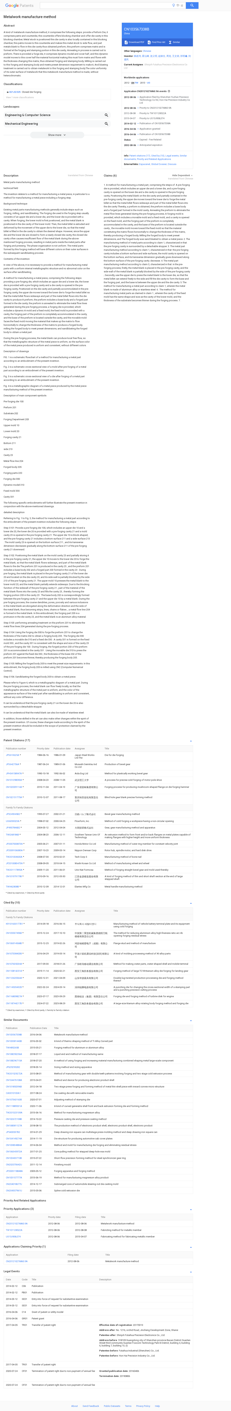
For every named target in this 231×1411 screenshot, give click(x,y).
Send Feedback (91, 1406)
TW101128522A (14, 1230)
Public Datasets (112, 1406)
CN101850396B (14, 1086)
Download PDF (136, 42)
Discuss (172, 164)
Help (157, 1406)
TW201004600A (14, 856)
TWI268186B (12, 834)
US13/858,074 (13, 1236)
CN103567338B (14, 1034)
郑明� (183, 56)
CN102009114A (14, 787)
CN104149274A (14, 1138)
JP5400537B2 (13, 1132)
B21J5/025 (15, 92)
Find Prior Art (158, 42)
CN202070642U (14, 1164)
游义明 (153, 56)
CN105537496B (14, 933)
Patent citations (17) (139, 155)
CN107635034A (14, 964)
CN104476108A (14, 1080)
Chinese (147, 51)
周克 (168, 56)
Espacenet (144, 164)
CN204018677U (14, 1184)
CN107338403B (14, 953)
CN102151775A (14, 797)
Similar (176, 42)
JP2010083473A (14, 863)
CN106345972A (14, 1151)
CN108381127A (14, 1125)
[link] (23, 92)
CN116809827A (14, 996)
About (74, 1406)
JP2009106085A (14, 850)
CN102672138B (14, 1119)
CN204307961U (14, 1190)
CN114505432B (14, 987)
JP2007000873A (14, 843)
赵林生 (161, 56)
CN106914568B (14, 943)
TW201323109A (14, 1112)
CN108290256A (14, 1054)
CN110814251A (14, 971)
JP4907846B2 (13, 827)
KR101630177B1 (14, 923)
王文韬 (175, 56)
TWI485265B (12, 1047)
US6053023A (13, 821)
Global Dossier (159, 164)
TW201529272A (14, 1073)
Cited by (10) (157, 155)
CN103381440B (14, 1041)
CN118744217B (14, 1003)
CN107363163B (14, 1099)
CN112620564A (14, 978)
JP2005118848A (14, 1171)
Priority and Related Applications (154, 159)
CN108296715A (14, 1060)
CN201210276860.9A (17, 1223)
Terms (128, 1406)
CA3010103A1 (13, 1093)
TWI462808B (12, 886)
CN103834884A (14, 1145)
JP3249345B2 (13, 814)
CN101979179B (14, 876)
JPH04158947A (14, 773)
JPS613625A (13, 755)
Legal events (172, 155)
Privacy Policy (143, 1406)
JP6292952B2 (13, 1067)
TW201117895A (14, 869)
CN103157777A (14, 1177)
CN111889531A (14, 1106)
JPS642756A (13, 764)
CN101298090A (14, 780)
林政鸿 (137, 56)
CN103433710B (14, 1158)
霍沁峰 (145, 56)
